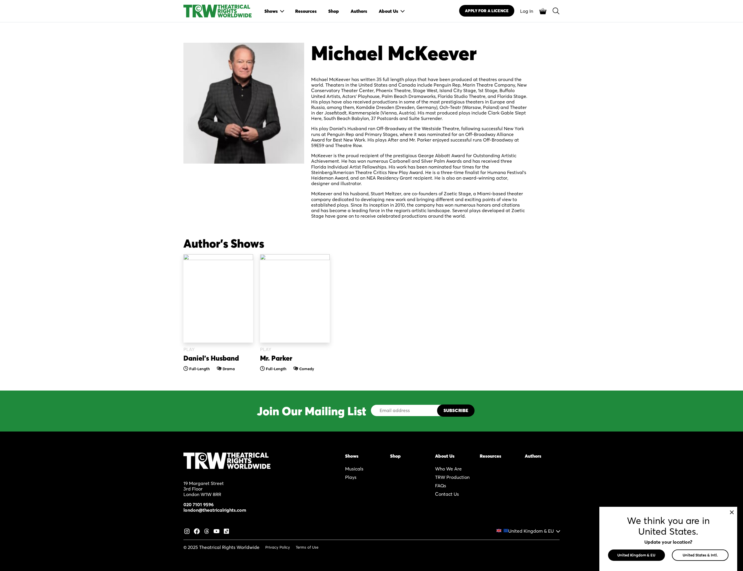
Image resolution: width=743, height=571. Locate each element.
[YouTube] (216, 531)
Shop (395, 456)
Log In (526, 11)
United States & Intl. (700, 555)
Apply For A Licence (486, 10)
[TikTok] (226, 531)
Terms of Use (307, 547)
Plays (350, 477)
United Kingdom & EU (531, 531)
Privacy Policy (277, 547)
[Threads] (206, 531)
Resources (490, 456)
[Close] (731, 512)
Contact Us (447, 494)
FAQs (440, 485)
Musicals (354, 469)
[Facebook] (196, 531)
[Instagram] (186, 531)
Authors (533, 456)
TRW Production (452, 477)
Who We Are (448, 469)
